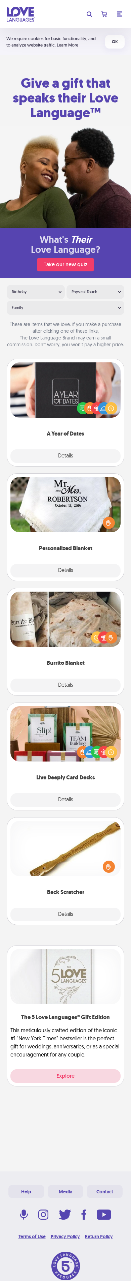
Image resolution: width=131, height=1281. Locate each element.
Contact (104, 1192)
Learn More (67, 45)
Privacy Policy (65, 1236)
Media (65, 1192)
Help (26, 1192)
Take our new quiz (65, 264)
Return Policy (99, 1236)
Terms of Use (32, 1236)
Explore (65, 1075)
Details (65, 456)
